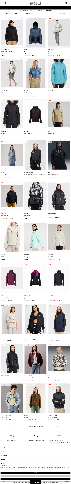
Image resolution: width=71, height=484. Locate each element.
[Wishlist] (66, 3)
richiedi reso (36, 482)
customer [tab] (4, 455)
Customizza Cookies (35, 476)
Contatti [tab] (3, 463)
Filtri (27, 13)
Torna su (12, 426)
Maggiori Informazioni (11, 469)
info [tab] (2, 452)
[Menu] (2, 3)
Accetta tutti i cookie (35, 472)
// (24, 10)
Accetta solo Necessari (35, 479)
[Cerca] (5, 3)
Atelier (43, 482)
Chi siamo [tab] (4, 448)
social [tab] (3, 459)
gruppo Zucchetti (53, 482)
